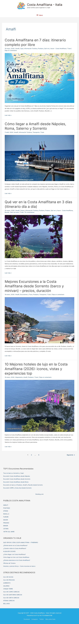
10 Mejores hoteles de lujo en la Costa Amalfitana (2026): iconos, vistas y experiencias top (36, 368)
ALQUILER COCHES (9, 551)
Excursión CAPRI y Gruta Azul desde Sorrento (17, 488)
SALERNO (6, 586)
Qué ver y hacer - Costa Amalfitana (55, 48)
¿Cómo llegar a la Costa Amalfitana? (14, 554)
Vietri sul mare (14, 212)
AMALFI (5, 505)
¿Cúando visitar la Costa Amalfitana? (14, 548)
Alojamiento (19, 377)
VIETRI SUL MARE (8, 531)
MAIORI (5, 520)
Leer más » (8, 115)
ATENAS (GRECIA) (9, 600)
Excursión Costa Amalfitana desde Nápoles (16, 476)
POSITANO (6, 508)
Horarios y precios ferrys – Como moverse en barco (19, 566)
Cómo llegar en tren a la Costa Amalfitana (16, 557)
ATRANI (5, 511)
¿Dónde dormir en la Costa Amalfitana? (15, 545)
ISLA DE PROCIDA (9, 580)
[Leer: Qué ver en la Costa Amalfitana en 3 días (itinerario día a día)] (34, 236)
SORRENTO (6, 583)
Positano (40, 48)
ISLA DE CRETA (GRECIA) (11, 597)
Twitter (41, 619)
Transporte (36, 132)
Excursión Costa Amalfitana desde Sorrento (16, 479)
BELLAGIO (6, 603)
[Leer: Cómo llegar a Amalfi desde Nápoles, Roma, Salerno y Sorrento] (39, 158)
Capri (21, 48)
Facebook (27, 619)
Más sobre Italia (50, 619)
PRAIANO (6, 523)
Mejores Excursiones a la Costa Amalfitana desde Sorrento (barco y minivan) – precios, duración (34, 286)
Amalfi (17, 48)
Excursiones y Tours (26, 294)
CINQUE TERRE (8, 589)
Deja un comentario (11, 50)
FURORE (5, 517)
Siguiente (71, 455)
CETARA (5, 528)
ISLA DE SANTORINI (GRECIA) (12, 595)
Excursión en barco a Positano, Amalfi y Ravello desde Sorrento (23, 485)
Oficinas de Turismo (9, 563)
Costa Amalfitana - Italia (44, 5)
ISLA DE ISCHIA (8, 577)
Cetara (22, 210)
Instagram (35, 619)
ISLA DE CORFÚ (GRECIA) (11, 592)
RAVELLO (6, 514)
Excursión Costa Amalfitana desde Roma (15, 482)
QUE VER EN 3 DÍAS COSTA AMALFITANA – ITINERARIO (20, 542)
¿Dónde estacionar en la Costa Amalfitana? (16, 560)
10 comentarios (29, 212)
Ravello (7, 212)
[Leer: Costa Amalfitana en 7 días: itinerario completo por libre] (39, 78)
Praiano (47, 210)
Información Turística (30, 48)
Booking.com (40, 494)
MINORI (5, 525)
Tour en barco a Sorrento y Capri (13, 473)
